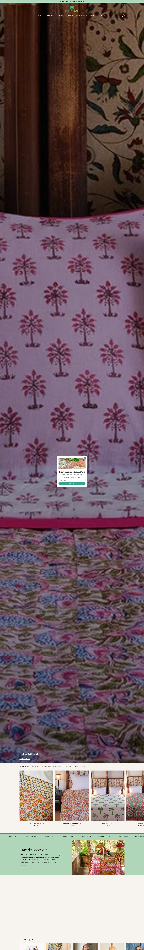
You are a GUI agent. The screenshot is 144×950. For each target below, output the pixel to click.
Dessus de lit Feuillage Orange (72, 823)
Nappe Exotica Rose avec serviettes (32, 917)
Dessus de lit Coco (107, 823)
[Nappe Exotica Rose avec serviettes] (32, 896)
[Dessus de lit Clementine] (36, 796)
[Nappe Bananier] (58, 896)
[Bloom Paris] (72, 9)
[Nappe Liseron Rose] (112, 896)
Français (121, 4)
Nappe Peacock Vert (85, 917)
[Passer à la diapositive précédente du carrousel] (119, 767)
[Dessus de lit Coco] (107, 796)
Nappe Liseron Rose (112, 917)
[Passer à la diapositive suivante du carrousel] (123, 767)
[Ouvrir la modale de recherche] (20, 15)
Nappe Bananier (58, 917)
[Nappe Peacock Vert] (85, 896)
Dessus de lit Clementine (36, 823)
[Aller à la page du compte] (120, 15)
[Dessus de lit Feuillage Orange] (72, 796)
